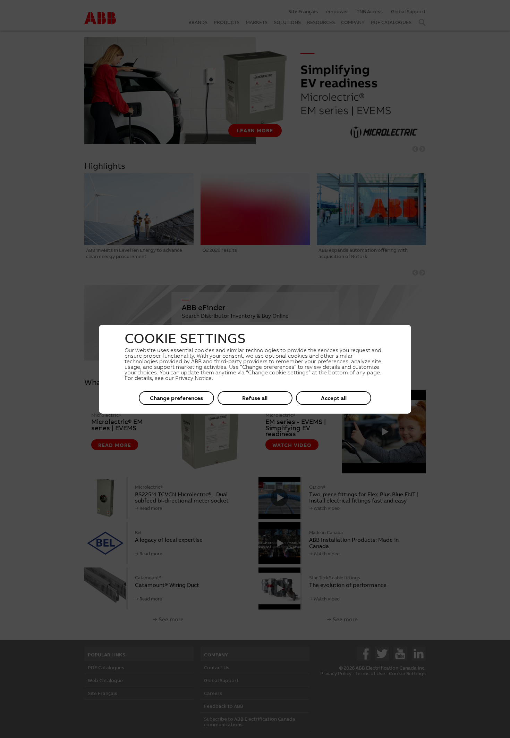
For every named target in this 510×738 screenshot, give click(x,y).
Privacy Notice (193, 377)
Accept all (334, 398)
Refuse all (254, 398)
